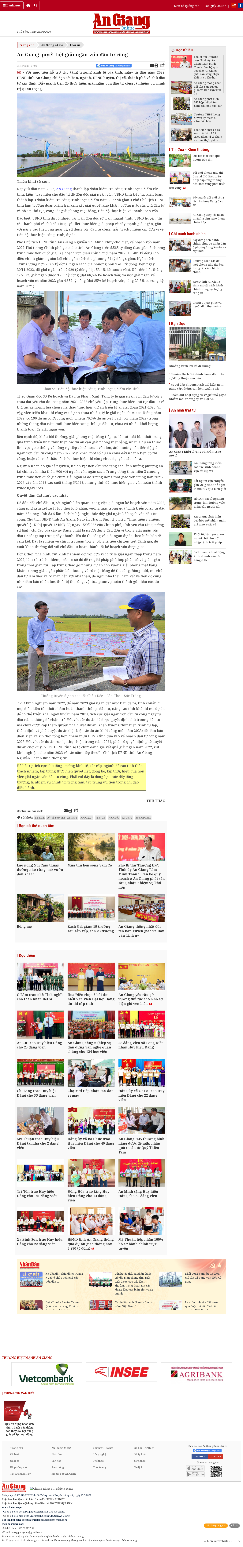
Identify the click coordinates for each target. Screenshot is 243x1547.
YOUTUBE (215, 1456)
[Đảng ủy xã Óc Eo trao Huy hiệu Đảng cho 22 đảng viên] (141, 1073)
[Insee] (121, 1372)
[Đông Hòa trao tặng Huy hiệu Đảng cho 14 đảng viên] (91, 1173)
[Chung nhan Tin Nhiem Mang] (49, 1488)
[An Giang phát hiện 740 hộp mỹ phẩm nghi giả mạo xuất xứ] (181, 104)
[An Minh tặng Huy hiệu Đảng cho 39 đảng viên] (141, 1173)
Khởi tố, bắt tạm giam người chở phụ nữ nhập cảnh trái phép (209, 538)
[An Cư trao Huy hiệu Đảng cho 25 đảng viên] (40, 1025)
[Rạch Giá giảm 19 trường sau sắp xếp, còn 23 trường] (91, 908)
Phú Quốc (113, 817)
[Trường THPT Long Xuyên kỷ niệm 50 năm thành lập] (181, 119)
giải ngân (40, 817)
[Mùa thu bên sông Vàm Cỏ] (91, 847)
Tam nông (57, 1467)
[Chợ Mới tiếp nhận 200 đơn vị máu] (91, 1073)
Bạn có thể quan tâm (36, 825)
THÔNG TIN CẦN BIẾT (19, 1393)
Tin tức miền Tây (20, 1473)
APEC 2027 (86, 817)
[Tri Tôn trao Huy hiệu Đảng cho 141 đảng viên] (40, 1173)
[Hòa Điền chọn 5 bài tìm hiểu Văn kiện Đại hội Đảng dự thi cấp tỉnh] (91, 977)
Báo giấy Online (215, 6)
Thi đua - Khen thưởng (190, 149)
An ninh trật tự (183, 410)
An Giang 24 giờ (52, 45)
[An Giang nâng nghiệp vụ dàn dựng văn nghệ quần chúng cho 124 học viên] (91, 1025)
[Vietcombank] (46, 1374)
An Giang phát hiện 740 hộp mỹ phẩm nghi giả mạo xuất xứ (210, 520)
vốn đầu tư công (56, 817)
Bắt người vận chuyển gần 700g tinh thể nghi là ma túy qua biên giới (210, 485)
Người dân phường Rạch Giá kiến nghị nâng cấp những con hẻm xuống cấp (196, 386)
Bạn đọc (178, 323)
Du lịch (138, 1467)
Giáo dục (56, 1454)
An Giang (72, 817)
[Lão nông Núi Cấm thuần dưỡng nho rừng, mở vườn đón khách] (40, 847)
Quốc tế (14, 1460)
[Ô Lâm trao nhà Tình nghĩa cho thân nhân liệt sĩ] (40, 977)
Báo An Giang (143, 817)
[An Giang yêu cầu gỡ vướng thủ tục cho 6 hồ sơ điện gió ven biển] (141, 977)
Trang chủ (27, 45)
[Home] (28, 5)
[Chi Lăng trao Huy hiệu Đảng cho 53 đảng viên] (40, 1073)
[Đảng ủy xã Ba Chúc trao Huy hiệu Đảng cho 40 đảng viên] (91, 1121)
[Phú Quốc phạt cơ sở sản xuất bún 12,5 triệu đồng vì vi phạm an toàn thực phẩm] (181, 135)
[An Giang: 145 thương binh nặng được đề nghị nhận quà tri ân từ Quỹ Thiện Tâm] (141, 1121)
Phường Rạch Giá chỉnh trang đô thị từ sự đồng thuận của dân (196, 376)
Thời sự (75, 45)
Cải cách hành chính (188, 233)
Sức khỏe (140, 1460)
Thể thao (98, 1460)
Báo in (234, 1525)
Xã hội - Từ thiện (144, 1448)
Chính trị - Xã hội (103, 1448)
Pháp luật (140, 1454)
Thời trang (99, 1467)
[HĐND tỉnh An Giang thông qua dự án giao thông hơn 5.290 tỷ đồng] (91, 1221)
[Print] (156, 66)
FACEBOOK (199, 1456)
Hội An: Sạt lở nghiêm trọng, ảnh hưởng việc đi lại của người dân (209, 502)
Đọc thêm (27, 955)
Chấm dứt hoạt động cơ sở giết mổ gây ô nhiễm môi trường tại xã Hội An (197, 397)
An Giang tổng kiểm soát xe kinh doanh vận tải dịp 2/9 (208, 467)
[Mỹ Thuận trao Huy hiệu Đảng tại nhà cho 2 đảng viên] (40, 1121)
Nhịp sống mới (19, 1467)
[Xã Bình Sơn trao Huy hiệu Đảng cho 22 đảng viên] (40, 1221)
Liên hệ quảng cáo (186, 6)
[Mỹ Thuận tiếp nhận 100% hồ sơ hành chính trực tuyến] (141, 1221)
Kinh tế (14, 1454)
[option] (46, 1374)
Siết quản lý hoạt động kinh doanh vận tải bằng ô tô (209, 556)
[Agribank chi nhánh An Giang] (196, 1373)
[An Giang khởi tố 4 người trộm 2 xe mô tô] (197, 431)
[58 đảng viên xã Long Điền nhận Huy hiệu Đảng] (141, 1025)
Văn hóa (56, 1460)
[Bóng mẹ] (40, 908)
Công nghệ (99, 1454)
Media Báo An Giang (64, 1473)
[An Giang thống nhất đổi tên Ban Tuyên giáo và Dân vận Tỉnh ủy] (141, 908)
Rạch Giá (100, 817)
